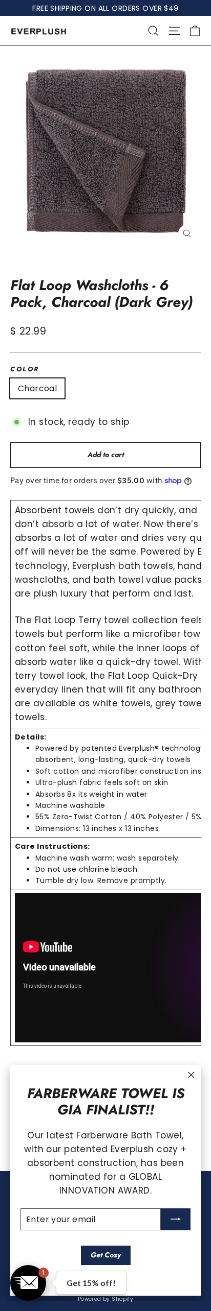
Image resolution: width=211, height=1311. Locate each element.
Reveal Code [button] (105, 194)
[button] (193, 63)
